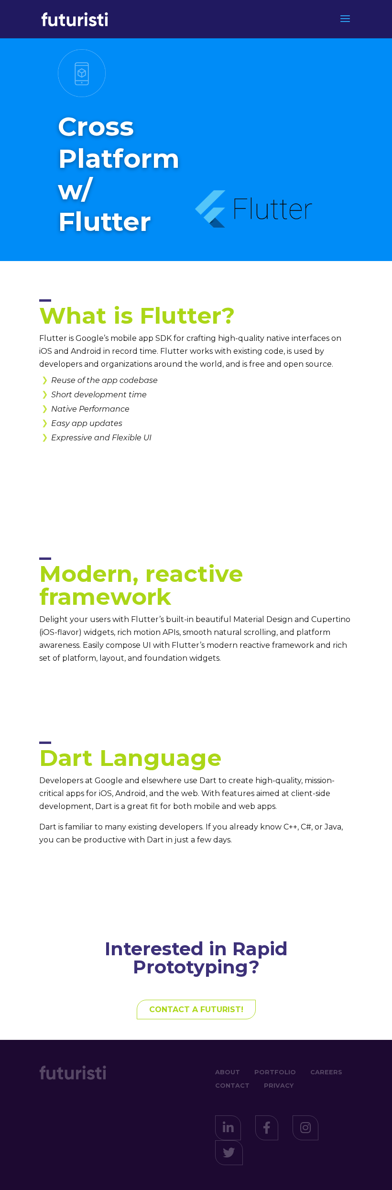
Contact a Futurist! (196, 1009)
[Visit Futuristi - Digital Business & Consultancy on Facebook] (266, 1130)
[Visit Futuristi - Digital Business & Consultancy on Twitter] (229, 1154)
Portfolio (275, 1072)
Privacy (279, 1085)
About (227, 1072)
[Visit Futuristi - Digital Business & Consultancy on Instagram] (305, 1130)
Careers (326, 1072)
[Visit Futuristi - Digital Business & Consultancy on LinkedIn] (228, 1130)
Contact (232, 1085)
